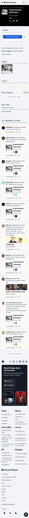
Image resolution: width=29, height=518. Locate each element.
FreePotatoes (10, 332)
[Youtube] (26, 362)
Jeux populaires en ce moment (7, 445)
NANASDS (9, 127)
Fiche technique (6, 54)
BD (3, 450)
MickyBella (9, 182)
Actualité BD (5, 464)
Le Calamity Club (20, 434)
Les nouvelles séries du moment (20, 423)
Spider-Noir (18, 417)
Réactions (6, 105)
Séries (18, 411)
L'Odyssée (5, 420)
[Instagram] (17, 362)
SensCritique (5, 7)
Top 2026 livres (20, 431)
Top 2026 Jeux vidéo (6, 431)
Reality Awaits (19, 460)
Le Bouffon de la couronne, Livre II (20, 439)
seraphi (8, 161)
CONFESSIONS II (20, 457)
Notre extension (6, 480)
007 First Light (6, 435)
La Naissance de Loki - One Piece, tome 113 (7, 460)
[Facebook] (14, 362)
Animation (20, 229)
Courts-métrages (11, 231)
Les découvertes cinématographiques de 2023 (16, 310)
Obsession (5, 417)
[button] (26, 2)
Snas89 (8, 204)
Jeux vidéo (6, 427)
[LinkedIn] (23, 362)
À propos (4, 474)
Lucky (17, 419)
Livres (18, 427)
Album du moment (21, 464)
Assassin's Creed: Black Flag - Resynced (7, 439)
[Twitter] (10, 362)
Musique (19, 450)
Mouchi (8, 255)
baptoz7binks (10, 137)
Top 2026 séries (20, 414)
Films (10, 7)
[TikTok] (20, 362)
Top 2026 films (6, 414)
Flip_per (8, 225)
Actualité (4, 423)
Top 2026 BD (6, 453)
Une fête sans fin (7, 455)
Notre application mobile (9, 477)
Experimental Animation (18, 7)
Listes (4, 81)
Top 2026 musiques (21, 453)
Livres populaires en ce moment (20, 444)
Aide (3, 483)
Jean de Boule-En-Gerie (13, 302)
